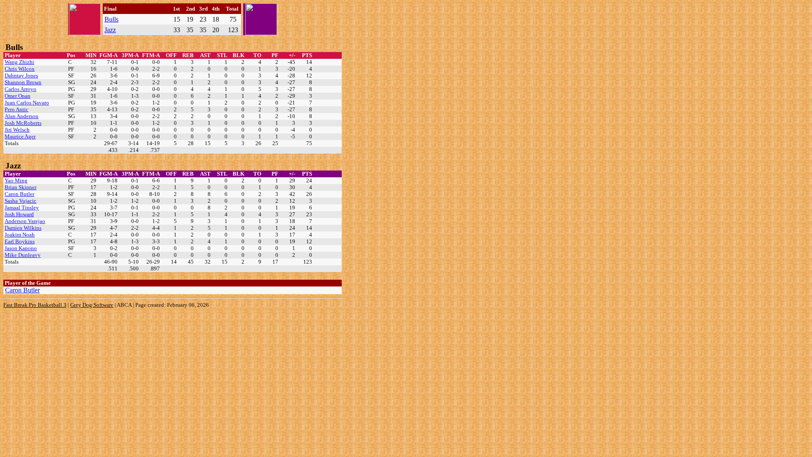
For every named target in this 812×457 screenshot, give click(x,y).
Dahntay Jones (21, 75)
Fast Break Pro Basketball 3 (34, 305)
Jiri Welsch (17, 130)
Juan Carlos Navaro (27, 102)
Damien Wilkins (23, 228)
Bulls (111, 19)
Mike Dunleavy (23, 255)
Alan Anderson (21, 116)
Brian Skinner (20, 187)
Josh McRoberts (23, 123)
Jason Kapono (21, 248)
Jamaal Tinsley (22, 207)
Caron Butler (19, 194)
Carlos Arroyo (20, 89)
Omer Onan (17, 96)
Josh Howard (19, 214)
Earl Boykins (20, 241)
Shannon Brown (23, 82)
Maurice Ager (20, 136)
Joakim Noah (20, 234)
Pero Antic (16, 109)
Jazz (110, 29)
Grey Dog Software (91, 305)
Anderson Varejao (25, 221)
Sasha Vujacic (20, 201)
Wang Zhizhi (19, 62)
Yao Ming (16, 180)
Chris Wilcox (20, 69)
